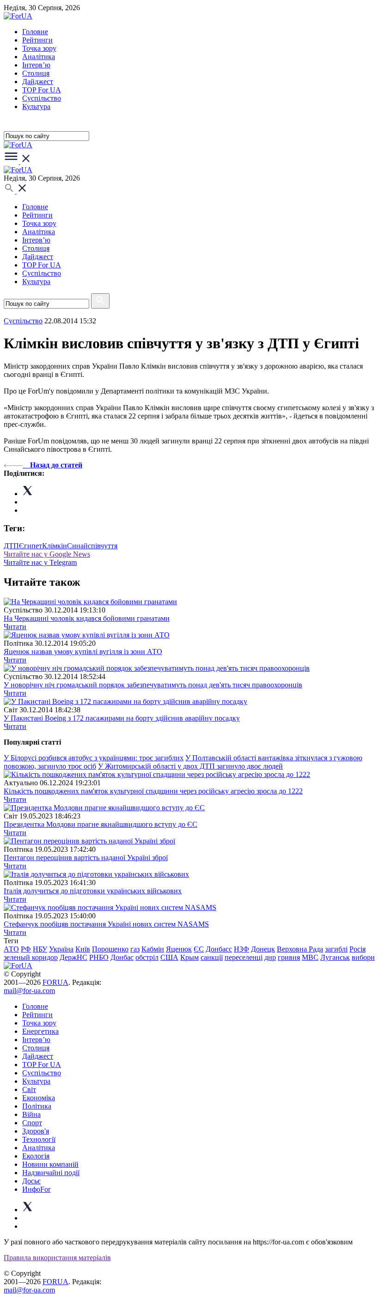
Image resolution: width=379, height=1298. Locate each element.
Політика (36, 1106)
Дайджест (37, 81)
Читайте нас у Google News (47, 554)
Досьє (31, 1181)
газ (135, 949)
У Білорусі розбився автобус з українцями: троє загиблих (93, 758)
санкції (212, 957)
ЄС (199, 949)
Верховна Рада (300, 949)
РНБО (99, 957)
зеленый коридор (31, 957)
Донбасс (219, 949)
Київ (82, 949)
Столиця (35, 73)
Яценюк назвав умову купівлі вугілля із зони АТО (83, 651)
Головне (35, 32)
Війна (31, 1114)
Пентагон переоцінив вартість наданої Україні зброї (86, 857)
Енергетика (40, 1031)
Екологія (35, 1156)
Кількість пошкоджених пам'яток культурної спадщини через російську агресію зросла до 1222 (153, 791)
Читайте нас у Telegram (40, 562)
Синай (77, 546)
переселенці (244, 957)
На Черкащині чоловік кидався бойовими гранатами (87, 618)
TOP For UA (41, 90)
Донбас (122, 957)
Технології (38, 1139)
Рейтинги (37, 40)
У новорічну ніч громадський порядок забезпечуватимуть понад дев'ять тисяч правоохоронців (153, 685)
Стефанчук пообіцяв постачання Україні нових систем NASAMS (106, 924)
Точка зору (39, 48)
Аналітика (38, 57)
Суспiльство (41, 98)
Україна (61, 949)
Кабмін (152, 949)
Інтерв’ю (36, 65)
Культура (36, 106)
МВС (310, 957)
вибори (363, 957)
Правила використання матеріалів (57, 1258)
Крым (189, 957)
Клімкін (54, 546)
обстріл (147, 957)
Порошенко (110, 949)
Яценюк (179, 949)
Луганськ (335, 957)
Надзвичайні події (50, 1173)
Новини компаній (50, 1164)
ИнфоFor (36, 1189)
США (169, 957)
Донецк (263, 949)
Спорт (32, 1123)
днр (270, 957)
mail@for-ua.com (29, 991)
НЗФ (241, 949)
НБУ (40, 949)
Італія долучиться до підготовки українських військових (93, 891)
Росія (357, 949)
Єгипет (30, 546)
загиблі (336, 949)
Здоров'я (35, 1131)
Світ (29, 1089)
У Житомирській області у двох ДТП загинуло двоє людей (190, 766)
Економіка (38, 1098)
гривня (289, 957)
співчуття (102, 546)
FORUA (55, 982)
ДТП (11, 546)
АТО (11, 949)
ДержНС (73, 957)
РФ (26, 949)
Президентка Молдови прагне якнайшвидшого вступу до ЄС (100, 824)
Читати (15, 627)
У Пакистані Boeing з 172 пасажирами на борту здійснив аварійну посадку (122, 718)
